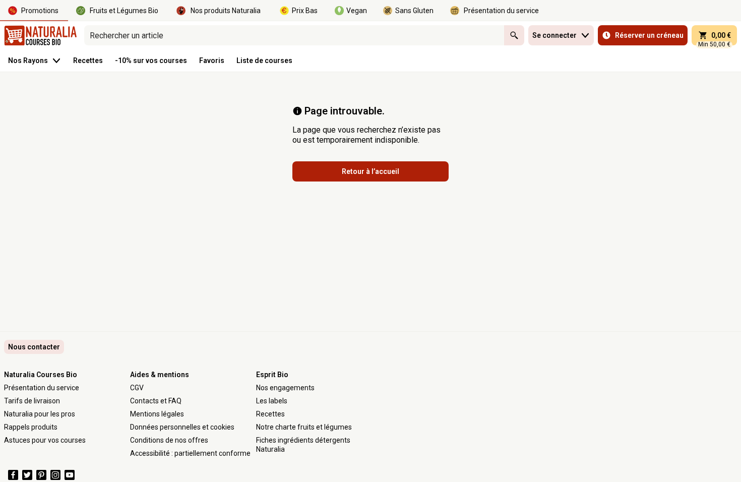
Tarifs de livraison (32, 401)
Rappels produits (30, 427)
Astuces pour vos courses (45, 440)
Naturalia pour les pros (39, 414)
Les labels (271, 401)
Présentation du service (41, 388)
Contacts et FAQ (155, 401)
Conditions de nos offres (169, 440)
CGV (137, 388)
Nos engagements (285, 388)
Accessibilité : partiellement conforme (190, 453)
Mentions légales (157, 414)
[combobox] (294, 35)
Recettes (270, 414)
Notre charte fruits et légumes (304, 427)
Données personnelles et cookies (182, 427)
